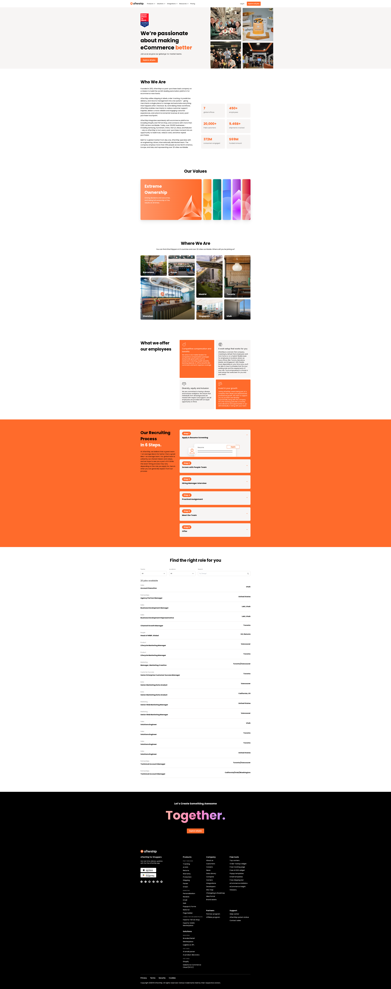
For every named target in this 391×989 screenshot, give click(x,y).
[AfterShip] (137, 3)
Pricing (192, 4)
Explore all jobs (253, 4)
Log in (242, 4)
